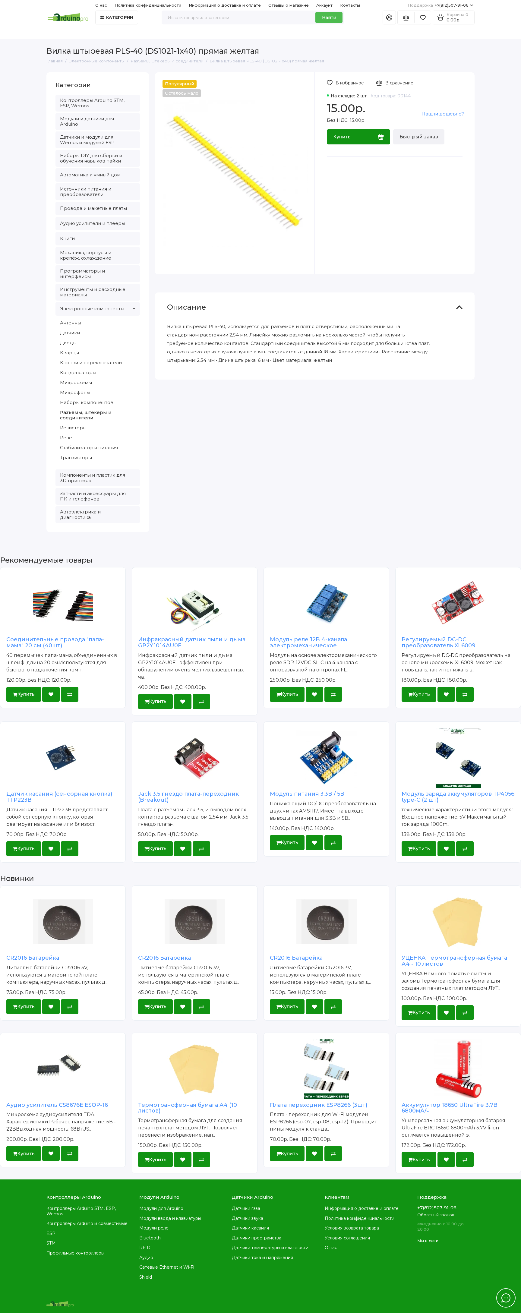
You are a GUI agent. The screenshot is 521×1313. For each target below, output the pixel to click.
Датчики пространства (256, 1238)
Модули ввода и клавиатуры (170, 1218)
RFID (144, 1247)
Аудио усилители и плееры (92, 223)
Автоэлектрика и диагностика (80, 514)
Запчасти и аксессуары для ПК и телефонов (93, 496)
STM (51, 1243)
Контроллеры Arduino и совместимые (87, 1223)
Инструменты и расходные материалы (92, 292)
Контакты (350, 5)
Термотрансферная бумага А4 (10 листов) (187, 1108)
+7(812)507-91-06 (438, 5)
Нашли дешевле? (443, 114)
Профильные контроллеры (75, 1253)
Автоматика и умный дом (90, 175)
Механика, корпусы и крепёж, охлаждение (85, 255)
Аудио (146, 1257)
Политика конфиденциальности (148, 5)
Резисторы (73, 428)
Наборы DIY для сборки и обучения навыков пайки (91, 158)
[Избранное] (423, 17)
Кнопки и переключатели (91, 362)
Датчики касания (250, 1228)
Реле (66, 437)
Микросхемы (76, 382)
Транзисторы (76, 457)
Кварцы (69, 352)
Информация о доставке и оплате (225, 5)
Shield (145, 1277)
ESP (50, 1233)
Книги (67, 238)
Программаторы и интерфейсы (82, 273)
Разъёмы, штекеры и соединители (86, 415)
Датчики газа (246, 1208)
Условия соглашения (347, 1238)
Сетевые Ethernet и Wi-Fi (166, 1267)
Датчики (70, 333)
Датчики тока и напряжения (262, 1257)
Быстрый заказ (418, 137)
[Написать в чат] (506, 1298)
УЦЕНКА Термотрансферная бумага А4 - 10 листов (454, 961)
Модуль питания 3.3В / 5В (307, 794)
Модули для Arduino (161, 1208)
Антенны (70, 323)
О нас (331, 1247)
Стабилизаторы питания (89, 447)
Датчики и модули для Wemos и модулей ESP (87, 139)
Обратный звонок (435, 1214)
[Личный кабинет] (389, 17)
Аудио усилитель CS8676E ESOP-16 (57, 1105)
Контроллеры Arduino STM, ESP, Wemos (92, 103)
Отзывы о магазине (288, 5)
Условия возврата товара (352, 1228)
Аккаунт (324, 5)
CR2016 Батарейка (32, 958)
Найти (329, 17)
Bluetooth (150, 1238)
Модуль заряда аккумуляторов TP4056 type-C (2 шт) (458, 797)
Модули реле (154, 1228)
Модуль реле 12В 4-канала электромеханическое (308, 642)
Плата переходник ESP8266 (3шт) (318, 1105)
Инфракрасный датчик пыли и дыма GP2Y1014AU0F (191, 642)
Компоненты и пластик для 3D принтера (92, 477)
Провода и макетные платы (93, 208)
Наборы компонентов (86, 402)
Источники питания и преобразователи (85, 191)
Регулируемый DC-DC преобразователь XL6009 (438, 642)
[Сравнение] (406, 17)
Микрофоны (75, 392)
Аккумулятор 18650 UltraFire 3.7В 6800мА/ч (449, 1108)
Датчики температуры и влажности (270, 1247)
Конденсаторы (78, 372)
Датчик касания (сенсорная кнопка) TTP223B (59, 797)
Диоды (68, 343)
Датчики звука (247, 1218)
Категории (119, 17)
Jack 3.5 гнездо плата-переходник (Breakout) (188, 797)
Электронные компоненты (92, 308)
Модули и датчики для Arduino (87, 121)
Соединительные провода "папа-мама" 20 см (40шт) (55, 642)
